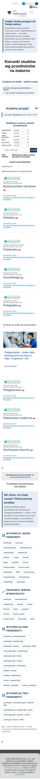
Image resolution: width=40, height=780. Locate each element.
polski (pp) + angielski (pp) (13, 641)
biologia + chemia (10, 670)
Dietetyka (9, 217)
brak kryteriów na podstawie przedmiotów (19, 93)
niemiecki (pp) (24, 577)
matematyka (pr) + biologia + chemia (17, 715)
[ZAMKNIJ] (20, 774)
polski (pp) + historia (11, 646)
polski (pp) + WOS (29, 646)
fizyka (6, 562)
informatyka (8, 572)
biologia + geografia (11, 685)
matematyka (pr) (25, 547)
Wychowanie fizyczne (16, 449)
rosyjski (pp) (8, 582)
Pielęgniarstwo (12, 390)
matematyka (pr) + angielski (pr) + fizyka (18, 710)
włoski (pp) (21, 582)
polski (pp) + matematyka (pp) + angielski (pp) (19, 704)
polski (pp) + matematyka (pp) (14, 636)
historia (25, 562)
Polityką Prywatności (14, 768)
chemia (16, 557)
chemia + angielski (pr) (12, 680)
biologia (6, 557)
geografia (15, 562)
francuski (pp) (29, 572)
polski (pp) (7, 543)
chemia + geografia (29, 685)
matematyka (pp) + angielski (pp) (15, 651)
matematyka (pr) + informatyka (15, 665)
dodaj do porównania (13, 178)
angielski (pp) (9, 552)
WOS (18, 572)
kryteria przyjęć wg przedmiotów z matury (17, 89)
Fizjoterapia (10, 249)
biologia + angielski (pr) (12, 675)
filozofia (26, 557)
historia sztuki (24, 567)
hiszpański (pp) (9, 577)
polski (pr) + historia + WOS (13, 720)
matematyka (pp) (10, 547)
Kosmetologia (11, 277)
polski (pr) (19, 543)
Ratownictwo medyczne (18, 418)
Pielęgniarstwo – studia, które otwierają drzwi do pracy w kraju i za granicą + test (19, 355)
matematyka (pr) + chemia (13, 661)
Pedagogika (10, 305)
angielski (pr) (22, 552)
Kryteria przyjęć (17, 108)
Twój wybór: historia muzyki (20, 115)
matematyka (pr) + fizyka (12, 656)
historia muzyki (9, 567)
